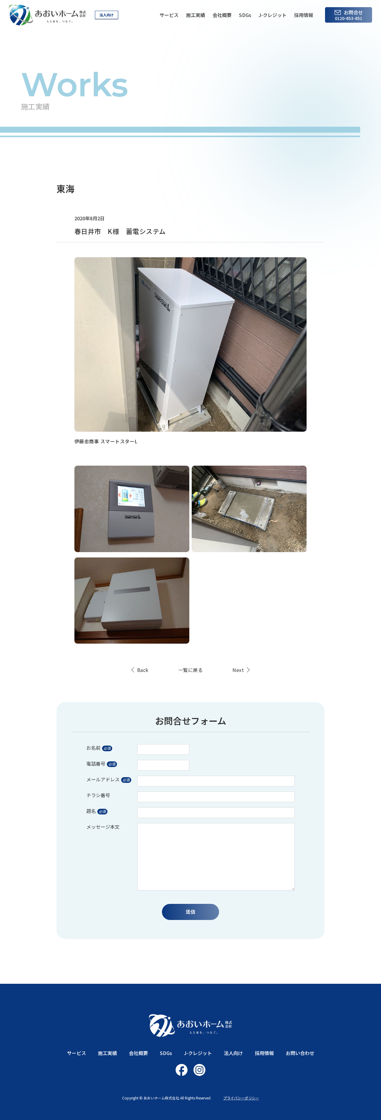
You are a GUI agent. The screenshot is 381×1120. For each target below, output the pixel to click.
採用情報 (303, 14)
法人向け (106, 14)
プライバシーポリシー (241, 1097)
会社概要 (222, 14)
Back (143, 669)
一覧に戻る (190, 669)
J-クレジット (273, 14)
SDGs (245, 14)
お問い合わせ (300, 1053)
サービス (169, 14)
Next (238, 669)
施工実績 (195, 14)
